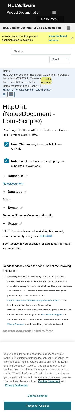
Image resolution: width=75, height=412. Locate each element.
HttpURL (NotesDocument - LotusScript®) (27, 89)
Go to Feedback (46, 81)
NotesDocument (13, 183)
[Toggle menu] (68, 27)
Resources (49, 19)
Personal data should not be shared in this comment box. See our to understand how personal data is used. (37, 321)
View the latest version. (58, 38)
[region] (37, 377)
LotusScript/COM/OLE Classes (21, 78)
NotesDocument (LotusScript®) (21, 86)
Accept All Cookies (37, 405)
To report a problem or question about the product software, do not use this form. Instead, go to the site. (39, 312)
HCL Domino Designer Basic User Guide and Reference (35, 74)
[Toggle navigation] (54, 12)
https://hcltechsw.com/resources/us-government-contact (32, 300)
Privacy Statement (15, 324)
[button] (4, 176)
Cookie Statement (49, 381)
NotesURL (46, 236)
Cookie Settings (38, 395)
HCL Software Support (51, 314)
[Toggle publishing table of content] (11, 94)
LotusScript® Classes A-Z (18, 82)
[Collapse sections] (4, 94)
